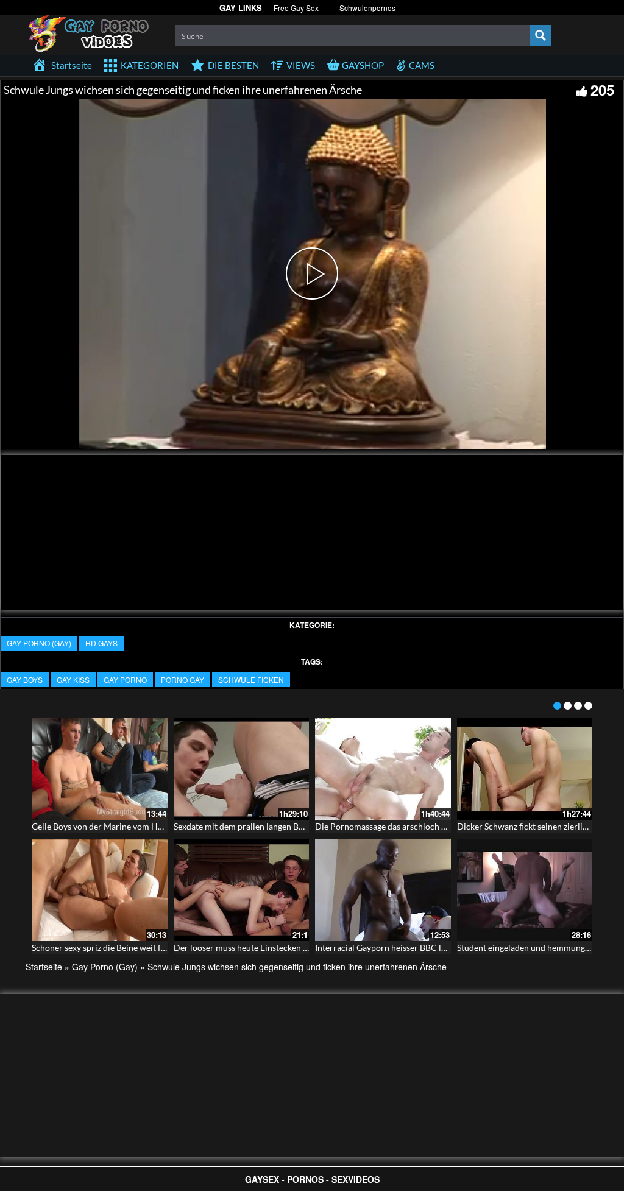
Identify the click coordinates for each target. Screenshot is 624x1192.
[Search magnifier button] (540, 35)
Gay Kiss (73, 679)
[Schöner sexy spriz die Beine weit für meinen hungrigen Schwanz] (100, 890)
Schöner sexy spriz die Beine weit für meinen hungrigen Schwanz (153, 947)
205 (602, 89)
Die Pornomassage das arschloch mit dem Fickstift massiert (427, 826)
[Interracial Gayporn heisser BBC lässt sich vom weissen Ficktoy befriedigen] (383, 890)
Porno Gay (182, 679)
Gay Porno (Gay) (39, 643)
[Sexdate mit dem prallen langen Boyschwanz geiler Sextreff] (242, 769)
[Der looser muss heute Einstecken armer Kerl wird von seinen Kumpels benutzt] (242, 890)
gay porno (125, 679)
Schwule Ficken (251, 679)
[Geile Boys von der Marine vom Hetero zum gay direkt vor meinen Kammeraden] (100, 769)
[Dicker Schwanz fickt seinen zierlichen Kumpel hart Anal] (525, 769)
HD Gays (101, 643)
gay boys (25, 679)
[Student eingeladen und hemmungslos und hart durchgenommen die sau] (525, 890)
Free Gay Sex (296, 7)
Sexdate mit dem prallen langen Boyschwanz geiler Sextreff (284, 826)
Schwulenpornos (367, 7)
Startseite (44, 967)
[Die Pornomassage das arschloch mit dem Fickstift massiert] (383, 769)
